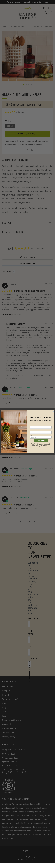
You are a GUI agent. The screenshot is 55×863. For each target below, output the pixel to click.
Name (31, 430)
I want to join (40, 440)
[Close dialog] (52, 412)
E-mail (31, 425)
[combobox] (40, 437)
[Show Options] (50, 437)
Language (32, 435)
